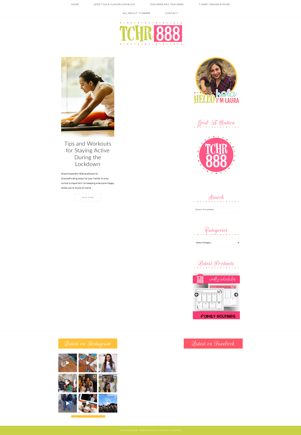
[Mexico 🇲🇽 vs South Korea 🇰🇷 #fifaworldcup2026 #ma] (67, 383)
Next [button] (236, 295)
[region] (216, 295)
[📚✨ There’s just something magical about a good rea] (88, 363)
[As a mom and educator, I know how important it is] (67, 403)
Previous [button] (196, 295)
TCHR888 (150, 33)
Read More (88, 197)
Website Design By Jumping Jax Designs (160, 430)
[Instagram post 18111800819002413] (67, 363)
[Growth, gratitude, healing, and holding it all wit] (108, 383)
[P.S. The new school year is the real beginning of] (108, 363)
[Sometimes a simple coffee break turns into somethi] (88, 403)
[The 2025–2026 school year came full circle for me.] (88, 383)
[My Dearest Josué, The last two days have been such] (108, 403)
